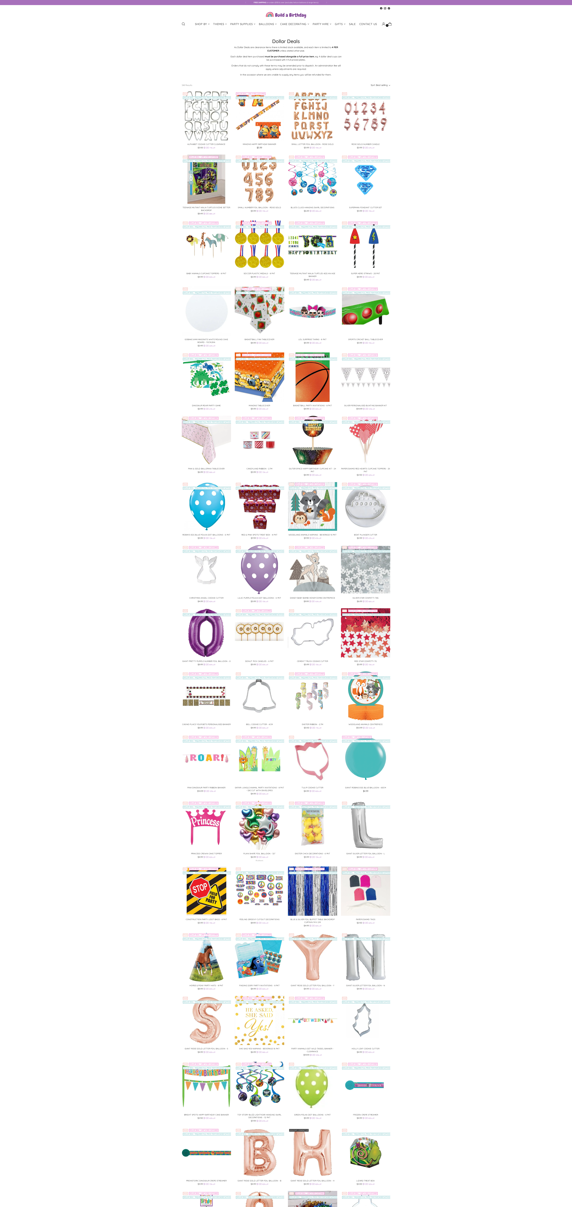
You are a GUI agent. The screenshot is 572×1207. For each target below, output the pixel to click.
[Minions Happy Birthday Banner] (259, 116)
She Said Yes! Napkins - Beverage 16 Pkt (259, 1049)
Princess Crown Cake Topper (206, 853)
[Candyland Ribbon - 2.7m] (259, 440)
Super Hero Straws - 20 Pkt (365, 273)
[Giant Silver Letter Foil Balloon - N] (365, 957)
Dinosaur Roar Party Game (206, 405)
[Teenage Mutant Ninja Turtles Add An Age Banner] (312, 245)
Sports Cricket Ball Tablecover (365, 339)
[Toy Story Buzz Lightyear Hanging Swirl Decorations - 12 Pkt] (259, 1086)
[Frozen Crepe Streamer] (365, 1086)
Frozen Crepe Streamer (365, 1115)
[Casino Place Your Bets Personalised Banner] (206, 696)
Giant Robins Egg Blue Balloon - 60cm (365, 788)
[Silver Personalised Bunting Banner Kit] (365, 377)
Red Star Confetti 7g (365, 661)
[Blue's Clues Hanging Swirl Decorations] (312, 179)
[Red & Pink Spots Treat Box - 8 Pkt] (259, 506)
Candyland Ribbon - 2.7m (259, 469)
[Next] (326, 2)
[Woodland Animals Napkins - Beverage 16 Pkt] (312, 506)
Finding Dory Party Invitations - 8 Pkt (259, 985)
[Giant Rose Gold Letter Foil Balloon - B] (259, 1152)
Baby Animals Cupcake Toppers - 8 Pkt (206, 273)
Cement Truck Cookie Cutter (312, 661)
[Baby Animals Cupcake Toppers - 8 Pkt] (206, 245)
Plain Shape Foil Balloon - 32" (259, 853)
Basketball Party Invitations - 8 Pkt (312, 405)
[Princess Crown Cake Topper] (206, 825)
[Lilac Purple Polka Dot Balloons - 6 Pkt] (259, 569)
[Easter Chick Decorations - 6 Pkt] (312, 825)
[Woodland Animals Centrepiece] (365, 696)
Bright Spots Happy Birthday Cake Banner (206, 1115)
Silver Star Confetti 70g (366, 598)
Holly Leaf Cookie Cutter (365, 1049)
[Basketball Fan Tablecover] (259, 311)
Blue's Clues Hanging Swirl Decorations (312, 207)
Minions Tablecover (259, 405)
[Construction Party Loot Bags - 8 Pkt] (206, 891)
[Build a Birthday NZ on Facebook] (381, 8)
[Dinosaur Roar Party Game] (206, 377)
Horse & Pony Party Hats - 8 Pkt (206, 985)
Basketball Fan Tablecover (259, 339)
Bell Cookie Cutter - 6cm (259, 724)
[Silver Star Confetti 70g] (365, 569)
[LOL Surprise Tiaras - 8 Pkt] (312, 311)
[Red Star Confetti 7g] (365, 633)
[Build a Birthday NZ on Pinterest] (389, 8)
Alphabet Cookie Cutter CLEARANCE (206, 144)
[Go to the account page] (382, 24)
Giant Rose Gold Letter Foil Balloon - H (312, 1181)
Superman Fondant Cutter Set (365, 207)
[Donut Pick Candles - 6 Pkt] (259, 633)
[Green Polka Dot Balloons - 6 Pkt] (312, 1086)
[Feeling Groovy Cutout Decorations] (259, 891)
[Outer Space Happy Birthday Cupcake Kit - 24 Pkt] (312, 440)
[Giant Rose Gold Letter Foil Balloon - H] (312, 1152)
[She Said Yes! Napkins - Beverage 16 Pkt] (259, 1020)
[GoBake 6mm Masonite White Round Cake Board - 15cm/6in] (206, 311)
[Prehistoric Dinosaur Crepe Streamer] (206, 1152)
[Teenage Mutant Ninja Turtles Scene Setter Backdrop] (206, 179)
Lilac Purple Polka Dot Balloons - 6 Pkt (259, 598)
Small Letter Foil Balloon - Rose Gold (313, 144)
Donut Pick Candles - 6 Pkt (259, 661)
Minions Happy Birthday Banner (259, 144)
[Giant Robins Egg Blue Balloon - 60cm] (365, 759)
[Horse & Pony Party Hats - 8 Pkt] (206, 957)
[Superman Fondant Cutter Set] (365, 179)
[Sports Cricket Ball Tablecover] (365, 311)
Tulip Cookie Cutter (312, 788)
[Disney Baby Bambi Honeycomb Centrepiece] (312, 569)
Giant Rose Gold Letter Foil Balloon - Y (312, 985)
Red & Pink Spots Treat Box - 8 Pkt (259, 535)
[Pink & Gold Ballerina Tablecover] (206, 440)
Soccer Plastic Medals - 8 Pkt (259, 273)
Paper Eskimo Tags (365, 919)
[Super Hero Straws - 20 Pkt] (365, 245)
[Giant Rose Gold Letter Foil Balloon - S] (206, 1020)
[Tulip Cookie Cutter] (312, 759)
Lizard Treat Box (365, 1181)
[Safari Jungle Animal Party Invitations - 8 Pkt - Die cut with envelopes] (259, 759)
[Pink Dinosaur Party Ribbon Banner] (206, 759)
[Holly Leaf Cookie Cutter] (365, 1020)
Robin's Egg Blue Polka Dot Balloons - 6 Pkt (206, 535)
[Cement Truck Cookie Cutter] (312, 633)
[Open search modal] (183, 24)
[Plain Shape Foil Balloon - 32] (259, 825)
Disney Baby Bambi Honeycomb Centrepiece (312, 598)
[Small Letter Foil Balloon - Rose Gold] (312, 116)
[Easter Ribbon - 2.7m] (312, 696)
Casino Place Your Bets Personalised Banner (206, 724)
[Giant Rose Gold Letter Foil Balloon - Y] (312, 957)
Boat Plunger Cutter (365, 535)
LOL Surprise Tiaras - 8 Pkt (313, 339)
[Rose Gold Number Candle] (365, 116)
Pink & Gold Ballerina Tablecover (206, 469)
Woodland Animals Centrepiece (366, 724)
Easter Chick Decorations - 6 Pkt (312, 853)
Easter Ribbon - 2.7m (312, 724)
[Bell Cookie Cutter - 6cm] (259, 696)
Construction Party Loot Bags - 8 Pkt (206, 919)
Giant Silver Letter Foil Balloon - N (365, 985)
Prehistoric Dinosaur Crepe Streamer (206, 1181)
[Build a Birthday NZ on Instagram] (385, 8)
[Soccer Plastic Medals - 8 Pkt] (259, 245)
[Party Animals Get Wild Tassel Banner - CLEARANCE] (312, 1020)
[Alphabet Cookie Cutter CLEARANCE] (206, 116)
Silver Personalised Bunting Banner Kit (365, 405)
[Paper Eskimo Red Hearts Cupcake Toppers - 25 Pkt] (365, 440)
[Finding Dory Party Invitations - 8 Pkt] (259, 957)
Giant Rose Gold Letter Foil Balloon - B (259, 1181)
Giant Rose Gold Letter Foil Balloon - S (206, 1049)
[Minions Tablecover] (259, 377)
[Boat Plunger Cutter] (365, 506)
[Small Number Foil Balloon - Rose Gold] (259, 179)
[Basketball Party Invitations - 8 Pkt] (312, 377)
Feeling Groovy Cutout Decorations (260, 919)
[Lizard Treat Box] (365, 1152)
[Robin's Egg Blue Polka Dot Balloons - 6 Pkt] (206, 506)
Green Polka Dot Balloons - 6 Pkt (312, 1115)
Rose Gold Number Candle (366, 144)
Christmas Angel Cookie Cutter (206, 598)
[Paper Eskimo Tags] (365, 891)
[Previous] (245, 2)
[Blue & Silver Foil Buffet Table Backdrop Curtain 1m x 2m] (312, 891)
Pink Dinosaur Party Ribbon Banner (206, 788)
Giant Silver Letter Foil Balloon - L (365, 853)
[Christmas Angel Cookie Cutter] (206, 569)
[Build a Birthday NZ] (286, 14)
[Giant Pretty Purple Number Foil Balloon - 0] (206, 633)
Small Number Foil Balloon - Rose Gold (259, 207)
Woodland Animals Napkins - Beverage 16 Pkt (313, 535)
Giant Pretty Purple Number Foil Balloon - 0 (206, 661)
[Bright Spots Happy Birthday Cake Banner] (206, 1086)
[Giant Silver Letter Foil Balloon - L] (365, 825)
